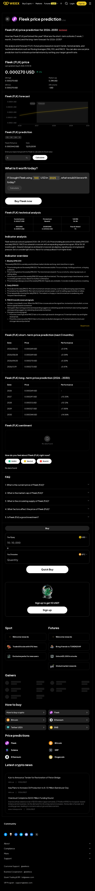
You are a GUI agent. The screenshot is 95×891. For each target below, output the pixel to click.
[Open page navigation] (7, 19)
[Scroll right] (59, 3)
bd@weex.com (28, 877)
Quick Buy (47, 569)
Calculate (40, 157)
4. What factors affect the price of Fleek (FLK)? (27, 509)
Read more (85, 326)
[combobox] (54, 178)
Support (8, 858)
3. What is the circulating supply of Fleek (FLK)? (27, 501)
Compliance (9, 848)
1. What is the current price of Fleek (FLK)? (24, 485)
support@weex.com (24, 883)
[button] (28, 3)
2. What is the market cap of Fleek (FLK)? (24, 493)
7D (7, 137)
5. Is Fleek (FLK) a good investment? (22, 517)
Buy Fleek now (23, 201)
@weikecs (25, 866)
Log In (72, 3)
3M (15, 137)
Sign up (47, 610)
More (6, 853)
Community (10, 823)
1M (11, 137)
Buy (47, 528)
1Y (19, 137)
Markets (39, 3)
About (7, 843)
